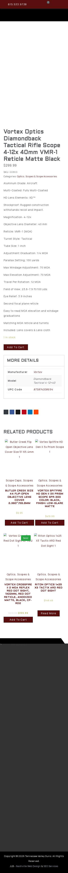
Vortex (38, 372)
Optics (20, 176)
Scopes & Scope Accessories (41, 176)
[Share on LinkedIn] (30, 412)
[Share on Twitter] (18, 412)
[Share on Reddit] (36, 412)
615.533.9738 (17, 4)
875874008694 (43, 389)
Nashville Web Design (28, 866)
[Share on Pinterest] (24, 412)
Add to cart (15, 347)
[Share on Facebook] (12, 412)
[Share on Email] (6, 412)
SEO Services (51, 866)
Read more (48, 613)
